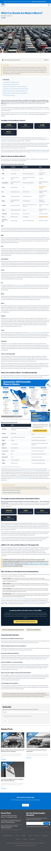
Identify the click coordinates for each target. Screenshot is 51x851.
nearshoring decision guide (30, 603)
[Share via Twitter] (5, 18)
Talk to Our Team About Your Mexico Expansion (26, 621)
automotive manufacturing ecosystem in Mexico (19, 478)
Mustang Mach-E (32, 252)
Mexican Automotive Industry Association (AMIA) (39, 151)
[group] (25, 60)
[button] (3, 60)
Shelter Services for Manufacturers (33, 629)
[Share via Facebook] (2, 18)
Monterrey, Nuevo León (19, 285)
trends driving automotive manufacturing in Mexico (13, 598)
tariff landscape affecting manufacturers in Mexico (33, 564)
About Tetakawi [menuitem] (45, 835)
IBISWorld (10, 524)
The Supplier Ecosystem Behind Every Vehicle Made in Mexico (16, 88)
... (47, 755)
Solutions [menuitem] (17, 835)
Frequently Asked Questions (9, 95)
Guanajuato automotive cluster (29, 470)
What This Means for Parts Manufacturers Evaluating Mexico (16, 93)
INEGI (25, 151)
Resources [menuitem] (37, 835)
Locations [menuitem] (30, 835)
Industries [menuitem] (24, 835)
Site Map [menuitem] (25, 839)
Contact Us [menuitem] (18, 839)
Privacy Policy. (45, 826)
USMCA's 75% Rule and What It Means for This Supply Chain (15, 91)
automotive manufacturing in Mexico (22, 114)
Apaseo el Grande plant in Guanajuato (35, 332)
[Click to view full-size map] (25, 417)
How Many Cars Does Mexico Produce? (12, 82)
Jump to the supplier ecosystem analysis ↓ (12, 492)
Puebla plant (9, 343)
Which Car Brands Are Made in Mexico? (11, 84)
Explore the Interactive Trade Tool (39, 1)
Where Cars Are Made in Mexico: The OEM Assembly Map (15, 86)
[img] (45, 60)
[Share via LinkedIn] (3, 18)
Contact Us (25, 805)
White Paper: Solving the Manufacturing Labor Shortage (13, 629)
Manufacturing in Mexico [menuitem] (8, 835)
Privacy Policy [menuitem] (32, 839)
